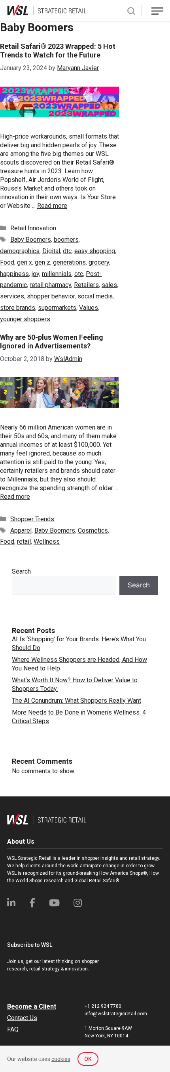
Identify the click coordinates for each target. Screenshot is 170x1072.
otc (78, 274)
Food (7, 262)
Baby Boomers (30, 239)
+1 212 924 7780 (103, 1006)
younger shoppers (25, 319)
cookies (60, 1059)
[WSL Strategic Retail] (46, 10)
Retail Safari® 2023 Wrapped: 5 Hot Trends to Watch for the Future (57, 50)
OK (88, 1059)
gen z (42, 262)
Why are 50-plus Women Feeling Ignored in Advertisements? (51, 341)
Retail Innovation (33, 228)
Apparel (21, 530)
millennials (57, 274)
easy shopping (94, 251)
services (12, 296)
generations (69, 262)
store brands (17, 307)
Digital (51, 251)
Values (88, 307)
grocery (99, 262)
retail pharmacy (50, 285)
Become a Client (31, 1006)
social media (95, 296)
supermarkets (57, 307)
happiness (14, 274)
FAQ (13, 1029)
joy (35, 274)
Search (21, 571)
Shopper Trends (32, 519)
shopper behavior (51, 296)
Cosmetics (93, 530)
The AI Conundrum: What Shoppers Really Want (76, 700)
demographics (20, 251)
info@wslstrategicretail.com (116, 1013)
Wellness (47, 541)
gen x (24, 262)
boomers (66, 239)
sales (109, 285)
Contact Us (22, 1018)
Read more (52, 205)
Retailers (86, 285)
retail (24, 541)
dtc (67, 251)
